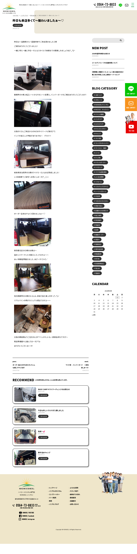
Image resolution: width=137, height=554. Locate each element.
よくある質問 (99, 177)
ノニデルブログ (24, 15)
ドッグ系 (98, 158)
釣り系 (97, 259)
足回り (97, 239)
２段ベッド (98, 95)
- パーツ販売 (52, 497)
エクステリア (99, 124)
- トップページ (52, 488)
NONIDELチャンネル (101, 105)
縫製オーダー (99, 235)
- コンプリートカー (54, 494)
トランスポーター (100, 162)
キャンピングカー (100, 129)
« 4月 (93, 315)
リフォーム (98, 182)
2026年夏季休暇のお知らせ (101, 53)
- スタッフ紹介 (73, 491)
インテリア (98, 119)
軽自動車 (98, 254)
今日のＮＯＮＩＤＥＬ (101, 201)
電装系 (97, 273)
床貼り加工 (99, 206)
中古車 (97, 196)
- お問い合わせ (74, 504)
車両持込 (98, 244)
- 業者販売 (72, 497)
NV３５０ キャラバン (102, 109)
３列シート (98, 100)
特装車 (97, 225)
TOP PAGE (15, 15)
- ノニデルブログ (53, 504)
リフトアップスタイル (101, 186)
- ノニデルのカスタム (55, 491)
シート (97, 153)
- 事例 (50, 501)
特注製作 (98, 220)
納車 (96, 230)
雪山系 (97, 268)
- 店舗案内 (72, 501)
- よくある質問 (73, 488)
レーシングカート (100, 191)
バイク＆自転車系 (101, 172)
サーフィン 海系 (100, 148)
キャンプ (98, 133)
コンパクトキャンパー (102, 143)
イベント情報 (99, 114)
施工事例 (98, 215)
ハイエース (98, 167)
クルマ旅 (98, 138)
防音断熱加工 (99, 263)
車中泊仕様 (33, 15)
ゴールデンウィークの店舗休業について (104, 63)
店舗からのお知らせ (101, 210)
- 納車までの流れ (74, 494)
